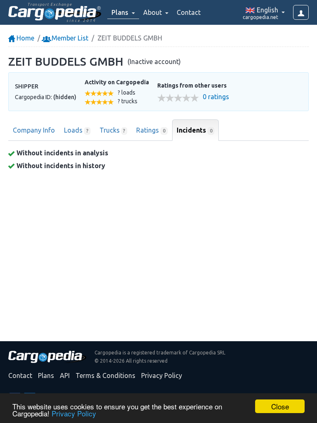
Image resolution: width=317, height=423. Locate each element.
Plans (46, 375)
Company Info (34, 130)
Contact (189, 12)
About (153, 12)
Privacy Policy (74, 413)
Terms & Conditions (105, 375)
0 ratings (216, 96)
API (65, 375)
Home (24, 38)
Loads (76, 130)
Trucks (112, 130)
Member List (69, 38)
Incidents (195, 130)
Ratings (151, 130)
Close (280, 406)
